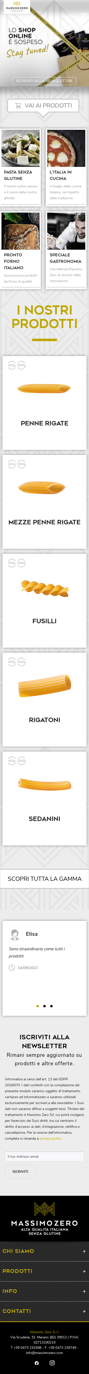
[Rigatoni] (44, 686)
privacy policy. (51, 1138)
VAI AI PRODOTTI (48, 106)
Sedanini (44, 819)
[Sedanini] (44, 785)
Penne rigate (44, 424)
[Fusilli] (44, 587)
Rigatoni (44, 720)
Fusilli (44, 621)
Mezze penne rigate (44, 523)
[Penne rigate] (44, 389)
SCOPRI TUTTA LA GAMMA (45, 879)
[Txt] (20, 185)
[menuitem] (84, 17)
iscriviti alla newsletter (44, 81)
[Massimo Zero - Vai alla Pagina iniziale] (17, 6)
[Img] (20, 148)
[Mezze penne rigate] (44, 488)
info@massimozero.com (44, 1353)
